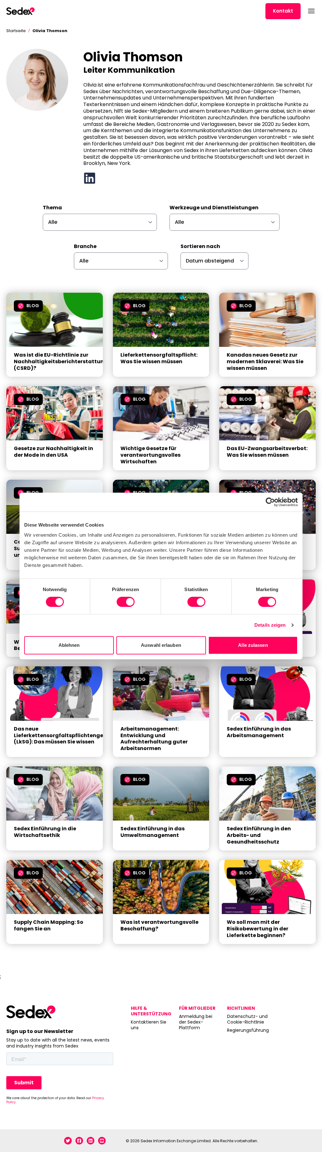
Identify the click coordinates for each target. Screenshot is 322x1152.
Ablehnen (69, 645)
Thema (52, 208)
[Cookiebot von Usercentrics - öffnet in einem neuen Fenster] (270, 502)
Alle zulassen (253, 645)
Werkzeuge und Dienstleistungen (213, 208)
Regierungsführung (247, 1030)
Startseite (16, 31)
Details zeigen (270, 625)
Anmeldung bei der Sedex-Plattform (195, 1022)
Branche (85, 246)
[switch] (126, 602)
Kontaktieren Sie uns (148, 1025)
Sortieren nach (200, 246)
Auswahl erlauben (161, 645)
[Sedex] (20, 11)
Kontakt (283, 11)
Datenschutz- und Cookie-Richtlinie (247, 1019)
